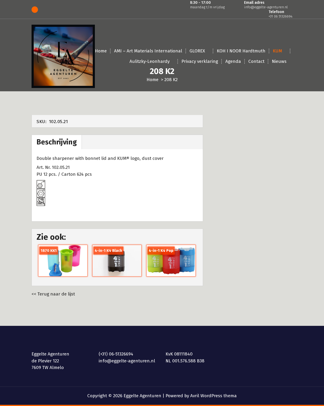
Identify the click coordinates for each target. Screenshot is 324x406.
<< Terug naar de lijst (53, 294)
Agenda (233, 61)
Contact (256, 61)
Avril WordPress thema (213, 395)
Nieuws (279, 61)
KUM (277, 51)
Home (101, 51)
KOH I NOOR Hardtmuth (241, 51)
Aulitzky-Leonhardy (150, 61)
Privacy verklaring (199, 61)
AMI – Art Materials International (148, 51)
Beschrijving (57, 142)
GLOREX (197, 51)
